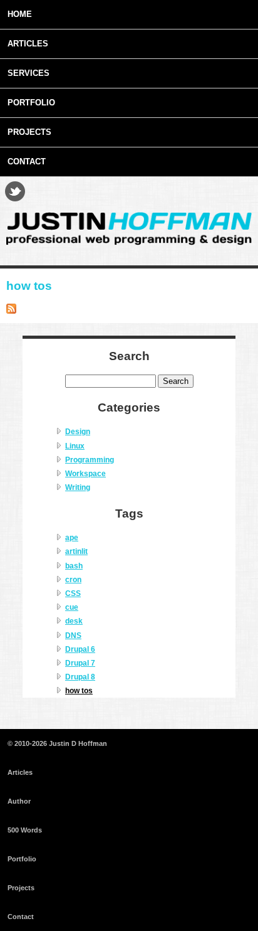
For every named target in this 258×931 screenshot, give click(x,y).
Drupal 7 (80, 663)
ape (71, 537)
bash (74, 565)
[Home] (129, 242)
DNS (73, 635)
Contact (27, 161)
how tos (79, 690)
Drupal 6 (80, 649)
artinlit (76, 551)
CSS (73, 593)
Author (19, 801)
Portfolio (31, 102)
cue (71, 607)
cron (73, 579)
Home (20, 14)
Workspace (85, 473)
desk (74, 621)
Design (77, 431)
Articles (28, 43)
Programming (89, 459)
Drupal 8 (80, 677)
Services (28, 73)
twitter (15, 191)
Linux (75, 446)
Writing (77, 487)
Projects (29, 132)
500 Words (25, 830)
